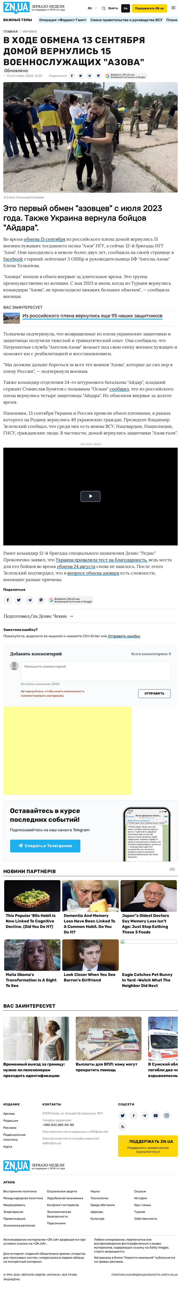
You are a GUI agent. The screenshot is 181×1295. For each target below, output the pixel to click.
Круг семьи (142, 1205)
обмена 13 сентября (44, 239)
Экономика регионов (19, 1225)
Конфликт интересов (63, 1205)
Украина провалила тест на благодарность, (101, 559)
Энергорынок (13, 1212)
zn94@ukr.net (98, 1132)
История (140, 1198)
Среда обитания (102, 1205)
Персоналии (56, 1223)
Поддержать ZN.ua (149, 8)
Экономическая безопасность (59, 1214)
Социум (140, 1191)
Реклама (9, 1128)
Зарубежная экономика (65, 1198)
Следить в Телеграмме (48, 845)
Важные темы (17, 20)
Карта (7, 1147)
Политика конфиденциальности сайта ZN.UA (144, 1274)
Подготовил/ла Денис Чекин (35, 616)
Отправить (154, 693)
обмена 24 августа (76, 566)
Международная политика (23, 1198)
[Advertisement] (67, 751)
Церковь (96, 1212)
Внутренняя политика (20, 1191)
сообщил (119, 389)
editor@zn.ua (51, 1143)
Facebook (13, 259)
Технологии (99, 1198)
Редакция (10, 1121)
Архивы (9, 1114)
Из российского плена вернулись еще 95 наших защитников (92, 316)
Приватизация (14, 1219)
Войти (113, 8)
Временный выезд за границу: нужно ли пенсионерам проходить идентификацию (34, 1070)
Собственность (145, 1219)
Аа (126, 8)
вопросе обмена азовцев (93, 573)
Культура (97, 1219)
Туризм (139, 1212)
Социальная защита (62, 1191)
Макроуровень (14, 1205)
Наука (95, 1191)
